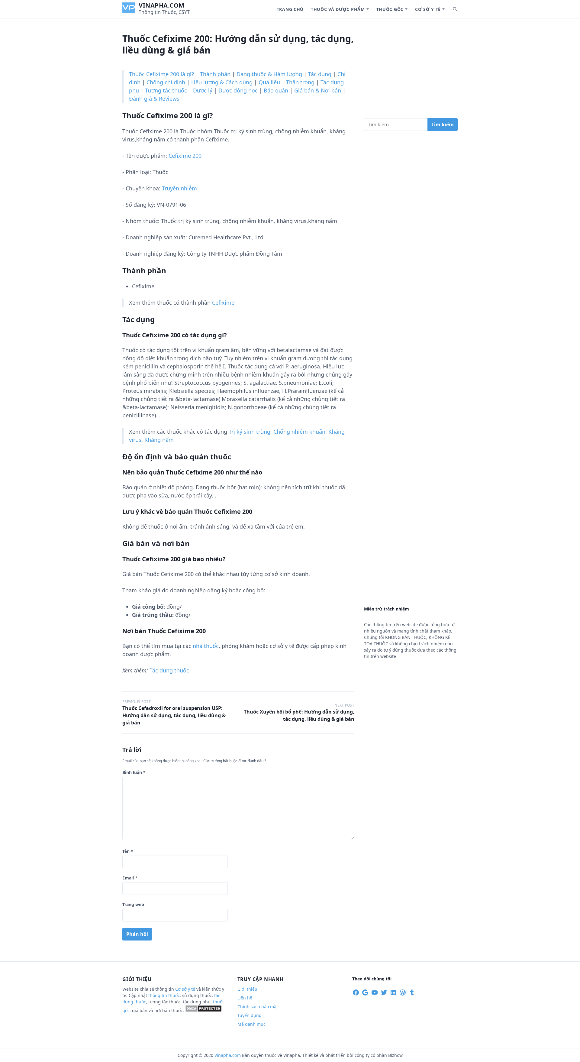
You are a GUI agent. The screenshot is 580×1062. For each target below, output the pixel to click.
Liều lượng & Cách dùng (222, 82)
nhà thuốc (206, 645)
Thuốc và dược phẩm (338, 9)
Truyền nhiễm (179, 188)
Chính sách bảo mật (257, 1006)
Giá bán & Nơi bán (317, 90)
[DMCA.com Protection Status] (203, 1010)
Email (129, 878)
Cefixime (223, 302)
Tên (127, 851)
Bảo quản (276, 90)
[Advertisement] (411, 70)
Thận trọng (300, 82)
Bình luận (134, 772)
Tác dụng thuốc (169, 670)
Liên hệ (244, 998)
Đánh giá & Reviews (154, 98)
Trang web (133, 904)
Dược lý (202, 90)
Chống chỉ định (166, 82)
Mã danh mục (251, 1024)
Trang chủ (290, 9)
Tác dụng (319, 74)
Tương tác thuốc (166, 90)
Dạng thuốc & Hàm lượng (269, 74)
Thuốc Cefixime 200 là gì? (161, 74)
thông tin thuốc (164, 995)
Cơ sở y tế (428, 9)
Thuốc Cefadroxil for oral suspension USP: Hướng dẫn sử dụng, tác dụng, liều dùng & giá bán (174, 715)
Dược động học (238, 90)
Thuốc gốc (390, 9)
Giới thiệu (247, 989)
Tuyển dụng (249, 1015)
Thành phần (215, 74)
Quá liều (269, 82)
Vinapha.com (162, 5)
